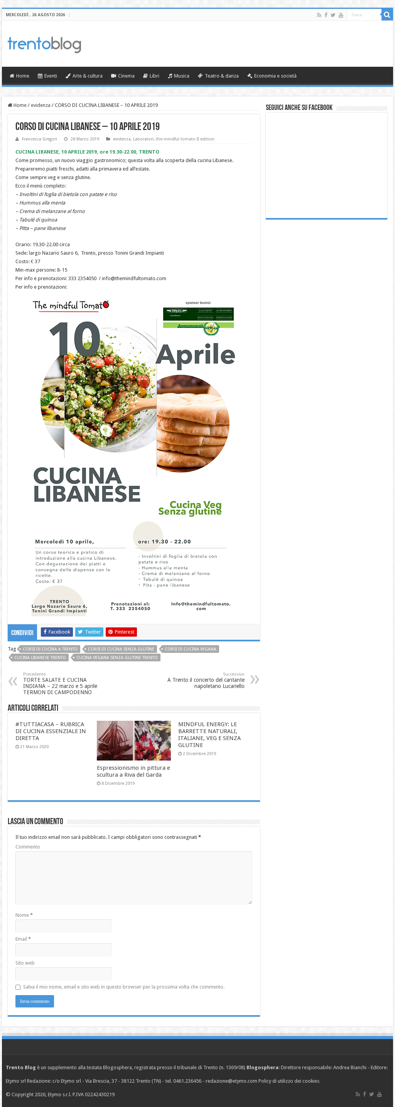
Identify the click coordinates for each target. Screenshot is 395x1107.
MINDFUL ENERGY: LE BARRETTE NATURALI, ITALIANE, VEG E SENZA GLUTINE (209, 735)
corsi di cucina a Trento (50, 649)
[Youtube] (341, 15)
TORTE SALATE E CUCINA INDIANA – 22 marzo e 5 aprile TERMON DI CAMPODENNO (60, 683)
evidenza (41, 105)
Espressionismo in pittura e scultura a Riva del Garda (133, 771)
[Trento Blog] (44, 43)
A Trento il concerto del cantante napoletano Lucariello (206, 680)
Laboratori (143, 139)
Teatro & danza (222, 76)
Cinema (126, 76)
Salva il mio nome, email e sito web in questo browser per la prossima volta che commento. (124, 987)
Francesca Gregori (39, 139)
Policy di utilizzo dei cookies (288, 1081)
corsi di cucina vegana (190, 649)
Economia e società (275, 76)
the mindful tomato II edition (185, 139)
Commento (27, 847)
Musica (181, 76)
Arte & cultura (88, 76)
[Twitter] (333, 15)
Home (22, 76)
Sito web (25, 963)
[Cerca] (387, 14)
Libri (154, 76)
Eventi (50, 76)
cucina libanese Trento (40, 657)
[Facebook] (326, 15)
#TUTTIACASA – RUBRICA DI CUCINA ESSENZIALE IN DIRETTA (50, 731)
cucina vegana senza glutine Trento (117, 657)
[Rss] (319, 15)
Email (23, 939)
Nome (24, 915)
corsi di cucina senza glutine (121, 649)
